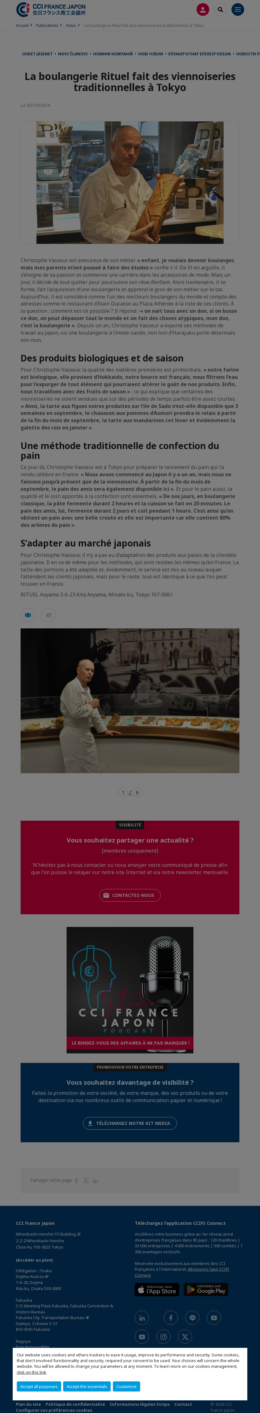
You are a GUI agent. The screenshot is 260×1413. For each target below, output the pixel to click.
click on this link (31, 1372)
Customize (126, 1386)
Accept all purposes (39, 1386)
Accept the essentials (87, 1386)
